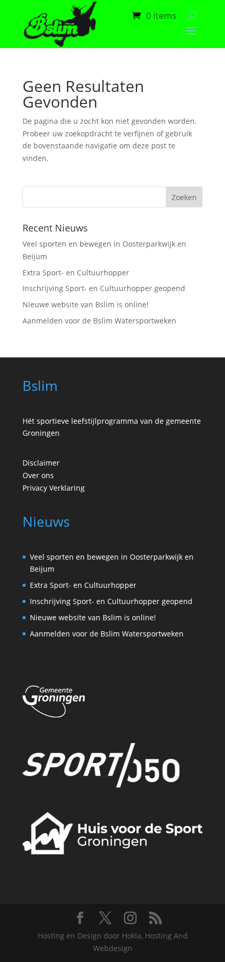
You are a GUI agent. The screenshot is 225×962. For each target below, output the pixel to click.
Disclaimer (41, 463)
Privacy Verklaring (53, 488)
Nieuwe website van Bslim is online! (85, 304)
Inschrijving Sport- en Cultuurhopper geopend (103, 288)
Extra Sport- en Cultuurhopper (75, 272)
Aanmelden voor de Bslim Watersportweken (99, 321)
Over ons (38, 475)
